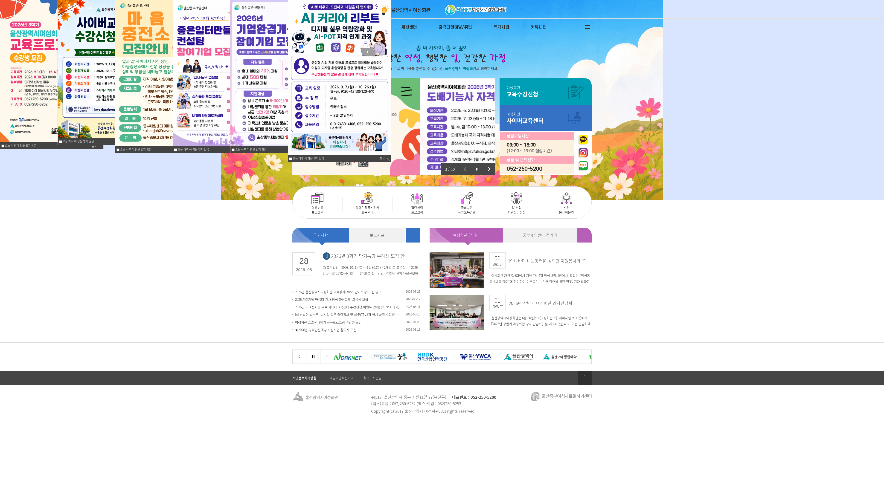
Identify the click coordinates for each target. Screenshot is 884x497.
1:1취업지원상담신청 (509, 203)
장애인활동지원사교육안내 (360, 203)
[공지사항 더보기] (413, 235)
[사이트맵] (587, 27)
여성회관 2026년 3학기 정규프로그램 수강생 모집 (328, 322)
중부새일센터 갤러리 (540, 235)
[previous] (465, 169)
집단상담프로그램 (407, 203)
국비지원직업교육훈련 (459, 203)
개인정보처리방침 (304, 378)
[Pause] (477, 169)
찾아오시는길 (372, 378)
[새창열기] (393, 126)
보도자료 (377, 235)
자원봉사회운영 (558, 203)
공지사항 (320, 235)
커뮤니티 (539, 27)
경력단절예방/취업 (455, 27)
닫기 (95, 145)
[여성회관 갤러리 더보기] (584, 235)
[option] (393, 126)
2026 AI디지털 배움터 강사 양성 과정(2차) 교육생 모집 (331, 299)
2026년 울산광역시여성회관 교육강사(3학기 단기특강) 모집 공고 (338, 291)
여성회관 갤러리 (466, 235)
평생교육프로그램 (308, 203)
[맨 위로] (585, 378)
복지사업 (501, 27)
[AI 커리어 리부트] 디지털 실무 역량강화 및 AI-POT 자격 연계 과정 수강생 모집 (348, 314)
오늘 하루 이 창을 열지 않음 (20, 146)
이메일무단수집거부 (339, 378)
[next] (489, 169)
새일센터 (409, 27)
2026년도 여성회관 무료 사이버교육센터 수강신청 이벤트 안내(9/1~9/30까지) (347, 307)
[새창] (583, 140)
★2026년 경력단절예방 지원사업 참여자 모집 (325, 329)
